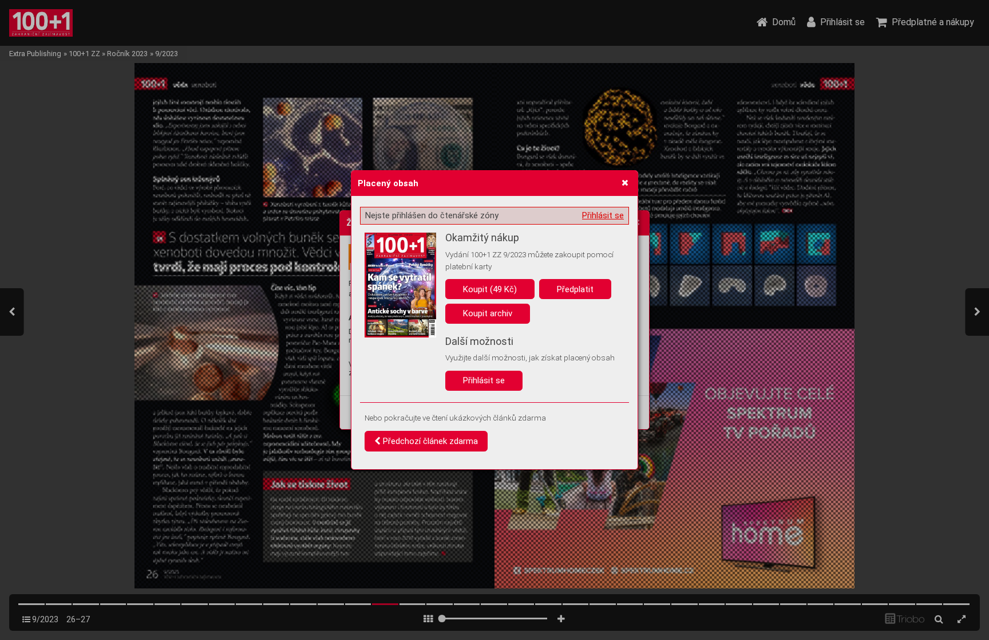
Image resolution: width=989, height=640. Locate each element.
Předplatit (575, 289)
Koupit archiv (487, 313)
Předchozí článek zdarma (429, 441)
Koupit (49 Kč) (490, 289)
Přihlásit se (603, 215)
